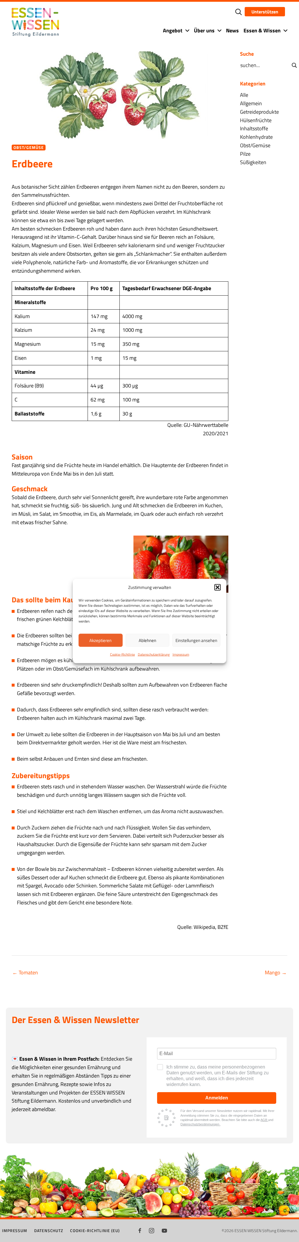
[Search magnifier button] (294, 65)
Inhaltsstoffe (254, 128)
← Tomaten (25, 972)
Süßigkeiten (253, 162)
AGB (264, 1120)
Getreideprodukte (259, 112)
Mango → (276, 972)
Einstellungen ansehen (196, 640)
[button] (217, 587)
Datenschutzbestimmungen (200, 1124)
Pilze (245, 154)
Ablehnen (147, 640)
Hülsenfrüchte (256, 120)
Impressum (181, 654)
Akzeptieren (100, 640)
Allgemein (251, 103)
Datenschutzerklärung (154, 654)
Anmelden (216, 1097)
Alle (244, 95)
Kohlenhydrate (256, 137)
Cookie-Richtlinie (122, 654)
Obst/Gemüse (28, 147)
